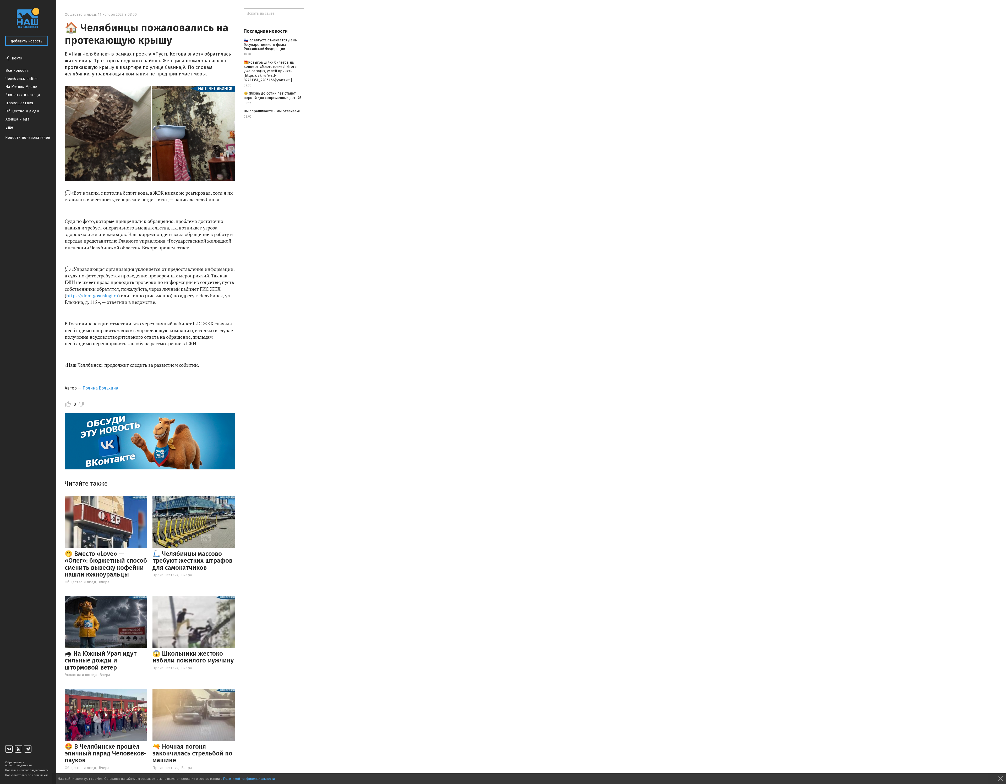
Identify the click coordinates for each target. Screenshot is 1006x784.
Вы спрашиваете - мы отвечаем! (272, 111)
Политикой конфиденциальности (249, 779)
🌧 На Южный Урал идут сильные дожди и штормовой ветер (100, 660)
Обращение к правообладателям (18, 764)
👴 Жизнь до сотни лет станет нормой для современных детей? (273, 95)
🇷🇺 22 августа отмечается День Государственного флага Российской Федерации (270, 44)
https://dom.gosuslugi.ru (92, 295)
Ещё (9, 127)
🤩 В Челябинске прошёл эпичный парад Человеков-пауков (105, 753)
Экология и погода (23, 95)
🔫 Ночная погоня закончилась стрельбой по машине (192, 753)
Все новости (17, 70)
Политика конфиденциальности (26, 770)
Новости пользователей (27, 137)
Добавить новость (26, 41)
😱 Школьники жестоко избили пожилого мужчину (193, 657)
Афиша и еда (17, 119)
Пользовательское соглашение (27, 775)
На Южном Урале (21, 87)
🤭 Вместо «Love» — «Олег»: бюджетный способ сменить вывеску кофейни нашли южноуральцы (106, 564)
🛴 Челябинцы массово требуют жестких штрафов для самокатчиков (192, 560)
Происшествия (19, 103)
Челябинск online (22, 78)
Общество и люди (22, 111)
